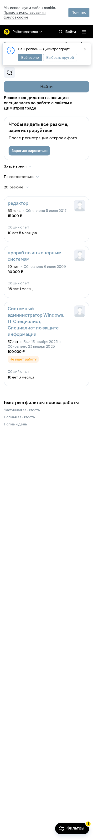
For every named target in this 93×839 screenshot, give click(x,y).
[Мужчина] (79, 205)
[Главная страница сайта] (7, 32)
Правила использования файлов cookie (25, 14)
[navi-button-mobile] (84, 32)
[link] (60, 32)
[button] (29, 150)
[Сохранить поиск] (9, 72)
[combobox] (21, 176)
